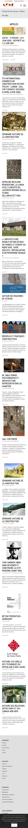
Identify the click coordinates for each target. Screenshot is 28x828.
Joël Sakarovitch (5, 797)
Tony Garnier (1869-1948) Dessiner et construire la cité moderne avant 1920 (12, 566)
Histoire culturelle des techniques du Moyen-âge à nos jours (13, 664)
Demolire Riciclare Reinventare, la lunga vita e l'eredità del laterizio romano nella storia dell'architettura (14, 189)
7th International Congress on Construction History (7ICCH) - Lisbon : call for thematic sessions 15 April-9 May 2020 (13, 85)
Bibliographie (5, 792)
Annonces (12, 94)
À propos (4, 742)
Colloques (12, 197)
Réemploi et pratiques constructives (13, 337)
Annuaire (4, 745)
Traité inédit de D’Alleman (8, 802)
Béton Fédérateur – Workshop (12, 617)
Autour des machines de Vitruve (12, 297)
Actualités (7, 45)
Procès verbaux (5, 747)
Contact (4, 752)
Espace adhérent (8, 1)
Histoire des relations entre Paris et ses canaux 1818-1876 (13, 708)
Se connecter (5, 813)
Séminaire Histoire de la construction (12, 135)
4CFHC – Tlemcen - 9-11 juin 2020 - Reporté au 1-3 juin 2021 (13, 40)
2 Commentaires (5, 59)
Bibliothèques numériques (8, 794)
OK (14, 825)
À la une (3, 45)
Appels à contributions (14, 45)
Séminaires (12, 139)
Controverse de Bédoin (7, 799)
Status (3, 750)
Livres (6, 300)
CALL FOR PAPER (9, 439)
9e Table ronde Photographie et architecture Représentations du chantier (12, 381)
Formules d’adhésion (19, 1)
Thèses (3, 713)
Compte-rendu (5, 789)
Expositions (12, 388)
